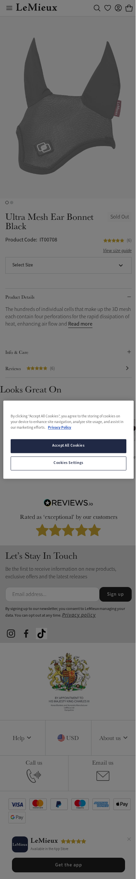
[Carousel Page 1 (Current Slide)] (7, 202)
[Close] (129, 840)
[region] (68, 439)
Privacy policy (79, 615)
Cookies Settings (68, 463)
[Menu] (9, 8)
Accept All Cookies (68, 445)
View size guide (117, 251)
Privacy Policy (59, 427)
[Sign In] (118, 8)
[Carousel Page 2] (11, 202)
